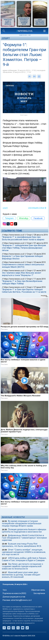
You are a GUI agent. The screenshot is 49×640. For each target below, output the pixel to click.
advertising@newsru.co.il (21, 600)
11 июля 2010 (40, 279)
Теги (5, 590)
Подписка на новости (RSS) (14, 593)
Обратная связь (38, 590)
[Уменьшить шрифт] (30, 76)
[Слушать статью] (41, 76)
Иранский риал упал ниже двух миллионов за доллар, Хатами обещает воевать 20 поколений (21, 574)
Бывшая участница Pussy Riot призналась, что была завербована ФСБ (21, 545)
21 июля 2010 (40, 270)
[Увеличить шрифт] (34, 76)
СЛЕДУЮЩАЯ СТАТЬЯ (36, 208)
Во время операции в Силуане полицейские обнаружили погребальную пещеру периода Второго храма (21, 523)
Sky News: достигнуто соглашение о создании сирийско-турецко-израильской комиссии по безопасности (22, 566)
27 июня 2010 (40, 287)
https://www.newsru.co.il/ (14, 235)
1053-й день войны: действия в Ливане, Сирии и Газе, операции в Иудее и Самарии (24, 559)
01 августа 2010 (41, 243)
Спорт (6, 38)
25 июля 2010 (40, 254)
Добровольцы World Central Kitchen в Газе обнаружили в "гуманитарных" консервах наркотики (24, 537)
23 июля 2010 (40, 262)
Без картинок (39, 593)
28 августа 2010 (41, 235)
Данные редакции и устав (14, 597)
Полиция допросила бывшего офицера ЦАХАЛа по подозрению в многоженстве (24, 530)
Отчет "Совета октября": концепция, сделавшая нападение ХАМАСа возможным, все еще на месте (24, 552)
